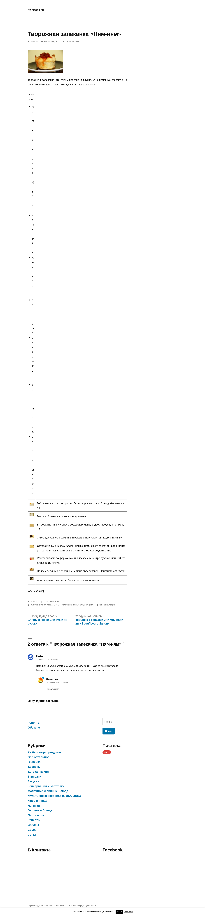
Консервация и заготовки (46, 786)
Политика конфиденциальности (82, 905)
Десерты (34, 766)
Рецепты (90, 604)
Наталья (34, 41)
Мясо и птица (37, 800)
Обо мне (34, 727)
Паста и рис (36, 815)
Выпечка (34, 604)
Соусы (32, 829)
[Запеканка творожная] (45, 61)
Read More (128, 911)
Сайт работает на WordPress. (52, 905)
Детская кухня (45, 604)
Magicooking (36, 9)
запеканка (103, 604)
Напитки (34, 805)
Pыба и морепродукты (44, 752)
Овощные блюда (40, 810)
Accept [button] (119, 912)
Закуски (33, 781)
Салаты (33, 825)
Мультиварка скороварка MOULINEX (54, 795)
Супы (32, 834)
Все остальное (38, 757)
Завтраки (56, 604)
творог (112, 604)
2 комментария (72, 41)
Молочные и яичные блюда (73, 604)
